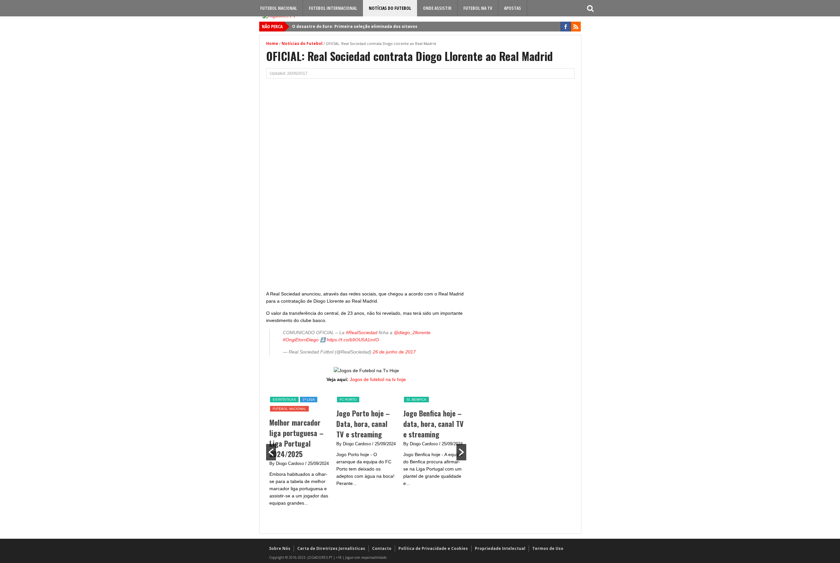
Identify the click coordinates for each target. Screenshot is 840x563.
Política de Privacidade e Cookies (433, 548)
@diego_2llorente (412, 332)
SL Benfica (416, 399)
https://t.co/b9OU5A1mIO (353, 339)
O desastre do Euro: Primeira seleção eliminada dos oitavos (354, 26)
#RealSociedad (361, 332)
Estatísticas (284, 399)
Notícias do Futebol (390, 8)
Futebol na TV (477, 8)
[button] (271, 452)
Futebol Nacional (278, 8)
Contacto (381, 548)
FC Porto (348, 399)
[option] (299, 451)
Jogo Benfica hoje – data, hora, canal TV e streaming (433, 423)
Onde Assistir (437, 8)
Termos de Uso (547, 548)
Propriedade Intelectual (500, 548)
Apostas (512, 8)
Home (272, 43)
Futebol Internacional (333, 8)
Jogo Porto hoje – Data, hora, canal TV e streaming (363, 423)
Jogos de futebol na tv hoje (378, 379)
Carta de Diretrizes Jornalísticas (331, 548)
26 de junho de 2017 (394, 351)
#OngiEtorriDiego (301, 339)
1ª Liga (309, 399)
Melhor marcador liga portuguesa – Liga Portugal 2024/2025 (296, 438)
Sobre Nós (279, 548)
